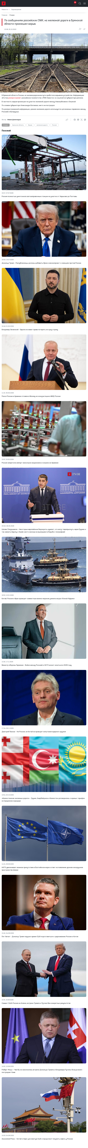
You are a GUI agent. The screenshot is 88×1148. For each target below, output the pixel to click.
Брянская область (18, 125)
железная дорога (42, 125)
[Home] (4, 3)
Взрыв (30, 125)
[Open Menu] (84, 3)
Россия (54, 125)
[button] (6, 9)
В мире (6, 125)
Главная (4, 15)
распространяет (14, 98)
